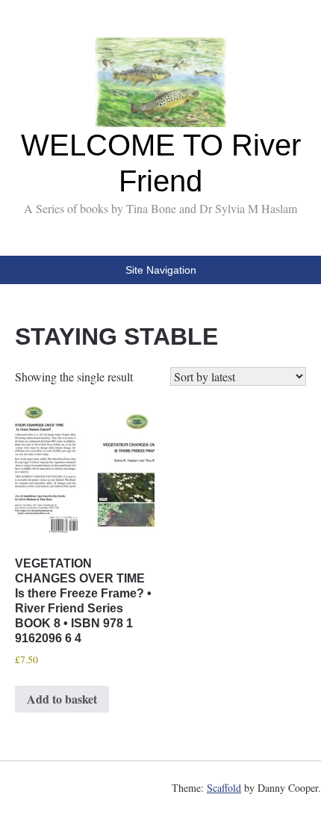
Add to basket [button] (62, 698)
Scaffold (224, 788)
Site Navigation (160, 270)
